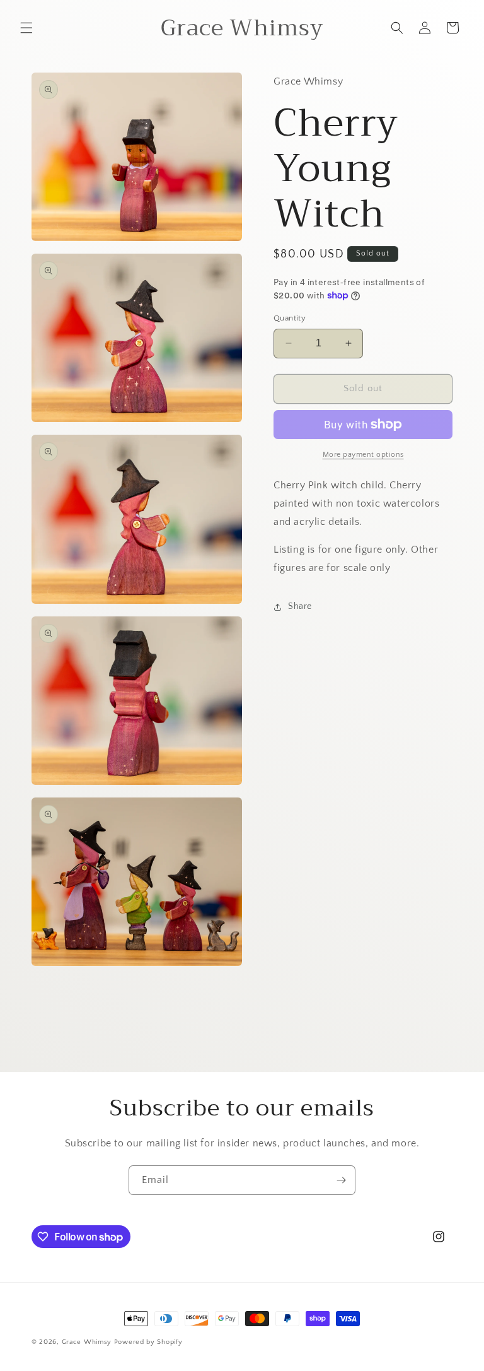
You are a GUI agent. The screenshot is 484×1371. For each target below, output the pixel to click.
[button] (26, 28)
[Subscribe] (341, 1180)
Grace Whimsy (87, 1342)
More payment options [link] (363, 454)
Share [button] (300, 606)
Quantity (290, 318)
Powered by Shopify (148, 1342)
